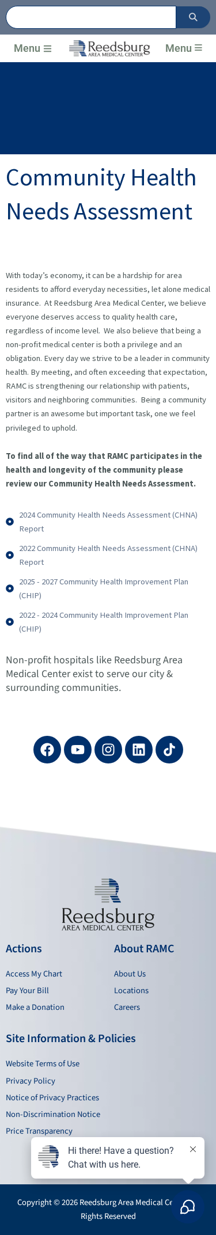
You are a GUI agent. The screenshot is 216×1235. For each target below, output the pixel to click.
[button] (47, 48)
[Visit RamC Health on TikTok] (169, 749)
